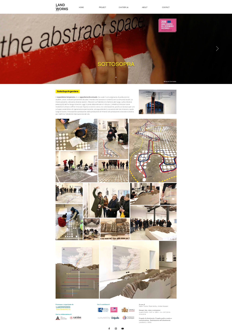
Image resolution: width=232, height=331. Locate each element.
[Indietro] (14, 48)
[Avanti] (217, 48)
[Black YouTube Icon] (122, 328)
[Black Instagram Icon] (116, 328)
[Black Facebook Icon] (109, 328)
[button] (68, 91)
